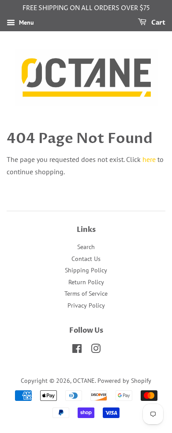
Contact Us (86, 259)
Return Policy (86, 282)
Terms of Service (86, 293)
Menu (25, 22)
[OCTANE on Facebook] (77, 350)
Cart (157, 22)
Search (86, 247)
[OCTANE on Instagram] (96, 350)
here (149, 159)
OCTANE (84, 381)
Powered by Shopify (124, 381)
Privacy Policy (86, 305)
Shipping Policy (86, 270)
